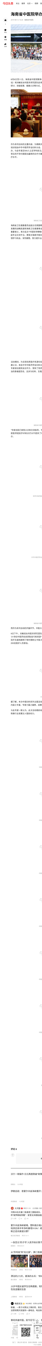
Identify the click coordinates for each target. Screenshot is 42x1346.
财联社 (13, 1184)
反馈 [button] (37, 1330)
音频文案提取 (32, 1342)
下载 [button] (37, 1336)
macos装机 (37, 1345)
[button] (17, 3)
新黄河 (13, 1246)
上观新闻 (14, 1297)
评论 (22, 1314)
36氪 (12, 1338)
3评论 (21, 1280)
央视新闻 (14, 1201)
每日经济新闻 (15, 1236)
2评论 (21, 1270)
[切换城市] (32, 3)
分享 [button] (5, 46)
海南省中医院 (28, 20)
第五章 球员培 (22, 1342)
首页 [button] (37, 1323)
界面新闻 (14, 1270)
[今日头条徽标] (8, 3)
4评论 (21, 1297)
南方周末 (14, 1280)
